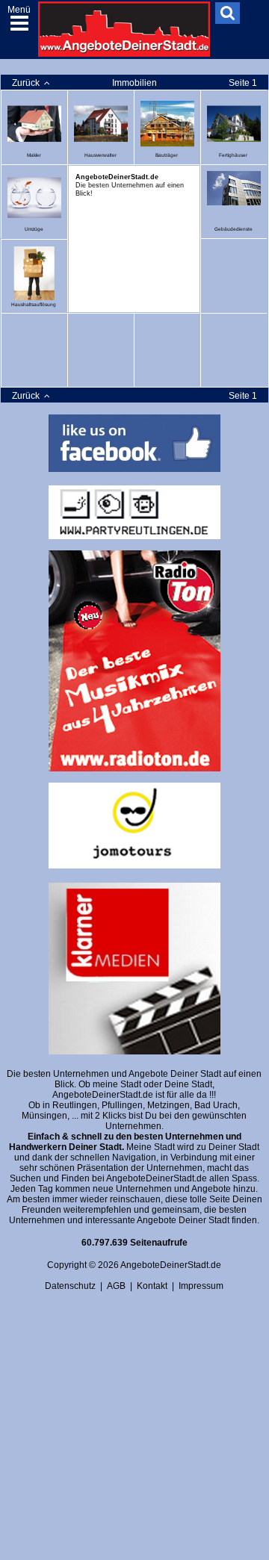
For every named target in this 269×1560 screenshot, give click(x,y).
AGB (116, 1286)
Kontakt (152, 1286)
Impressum (201, 1286)
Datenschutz (70, 1286)
